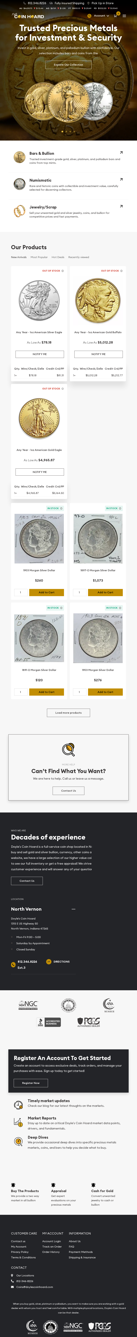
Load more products (68, 712)
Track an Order (52, 1246)
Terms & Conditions (23, 1257)
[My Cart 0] (116, 16)
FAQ (71, 1246)
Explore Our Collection (68, 64)
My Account (18, 1246)
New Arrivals (19, 257)
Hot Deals (58, 257)
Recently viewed (78, 257)
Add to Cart (46, 592)
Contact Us (68, 790)
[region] (114, 903)
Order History (51, 1252)
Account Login (51, 1241)
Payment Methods (81, 1252)
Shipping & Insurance (82, 1257)
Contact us (18, 1241)
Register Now (30, 1083)
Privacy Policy (20, 1252)
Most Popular (39, 257)
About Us (75, 1241)
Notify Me (40, 354)
